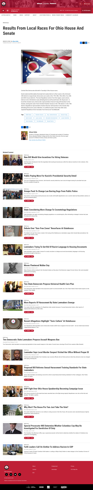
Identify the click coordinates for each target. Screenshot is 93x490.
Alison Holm (15, 41)
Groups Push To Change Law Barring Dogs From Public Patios (51, 191)
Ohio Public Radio (27, 193)
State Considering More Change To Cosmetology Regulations (50, 209)
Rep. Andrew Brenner (52, 114)
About (34, 15)
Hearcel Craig (64, 114)
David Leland (29, 118)
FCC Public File (74, 469)
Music (21, 15)
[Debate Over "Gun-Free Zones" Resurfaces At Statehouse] (13, 231)
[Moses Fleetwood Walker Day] (13, 268)
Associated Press (27, 178)
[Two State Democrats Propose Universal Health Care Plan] (13, 286)
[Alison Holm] (24, 135)
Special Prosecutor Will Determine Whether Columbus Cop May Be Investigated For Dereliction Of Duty (53, 427)
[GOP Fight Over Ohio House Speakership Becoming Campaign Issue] (13, 391)
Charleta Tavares (39, 114)
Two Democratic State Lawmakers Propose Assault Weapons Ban (31, 339)
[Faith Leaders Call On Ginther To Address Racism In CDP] (13, 449)
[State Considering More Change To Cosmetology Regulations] (13, 212)
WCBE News (6, 22)
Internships (54, 469)
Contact (34, 469)
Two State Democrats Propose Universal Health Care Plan (49, 284)
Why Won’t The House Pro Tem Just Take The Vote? (46, 407)
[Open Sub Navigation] (11, 15)
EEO (33, 472)
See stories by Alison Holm (37, 140)
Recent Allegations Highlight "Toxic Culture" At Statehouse (49, 321)
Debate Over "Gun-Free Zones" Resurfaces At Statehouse (49, 228)
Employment (55, 466)
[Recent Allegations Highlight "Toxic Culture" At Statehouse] (13, 323)
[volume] (7, 10)
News (15, 15)
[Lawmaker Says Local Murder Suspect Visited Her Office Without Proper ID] (13, 355)
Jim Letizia (26, 430)
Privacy (72, 466)
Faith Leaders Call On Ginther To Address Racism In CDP (48, 447)
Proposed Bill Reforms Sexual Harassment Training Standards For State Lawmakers (55, 368)
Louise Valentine (65, 118)
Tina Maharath (40, 121)
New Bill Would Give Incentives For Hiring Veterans (46, 157)
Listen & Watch (5, 15)
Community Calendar (72, 15)
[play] (3, 10)
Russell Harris (50, 121)
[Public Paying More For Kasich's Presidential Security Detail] (13, 178)
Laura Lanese (39, 118)
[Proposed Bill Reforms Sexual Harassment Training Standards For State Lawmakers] (13, 370)
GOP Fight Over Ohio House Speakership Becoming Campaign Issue (53, 388)
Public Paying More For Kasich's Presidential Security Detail (50, 176)
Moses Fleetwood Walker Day (36, 265)
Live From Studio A (45, 15)
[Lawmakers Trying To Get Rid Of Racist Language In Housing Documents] (13, 249)
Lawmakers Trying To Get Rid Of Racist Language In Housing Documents (55, 247)
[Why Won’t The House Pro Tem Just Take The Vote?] (13, 410)
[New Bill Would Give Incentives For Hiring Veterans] (13, 160)
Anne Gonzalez (29, 121)
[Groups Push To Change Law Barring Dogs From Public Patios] (13, 194)
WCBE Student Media (58, 15)
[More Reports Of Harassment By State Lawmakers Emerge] (13, 305)
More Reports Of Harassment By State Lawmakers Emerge (49, 302)
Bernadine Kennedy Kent (51, 118)
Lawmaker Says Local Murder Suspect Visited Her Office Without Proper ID (56, 352)
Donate (88, 4)
